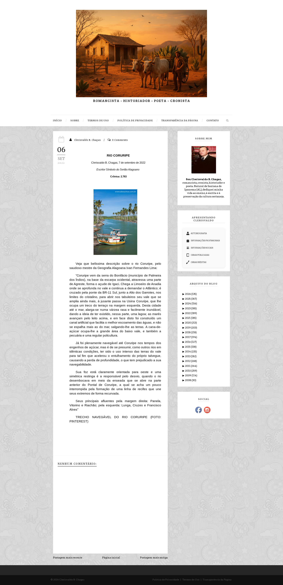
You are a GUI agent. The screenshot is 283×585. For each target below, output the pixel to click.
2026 (188, 294)
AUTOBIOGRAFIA (199, 233)
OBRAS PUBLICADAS (200, 255)
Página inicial (111, 557)
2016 (188, 341)
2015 (188, 346)
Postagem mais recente (67, 557)
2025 (188, 298)
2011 (188, 366)
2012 (188, 361)
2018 (188, 332)
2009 (188, 375)
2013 (188, 356)
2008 (188, 380)
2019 (188, 327)
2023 (188, 308)
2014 (188, 351)
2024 (188, 303)
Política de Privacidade (165, 579)
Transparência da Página (217, 579)
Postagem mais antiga (154, 557)
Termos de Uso (190, 579)
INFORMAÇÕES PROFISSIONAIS (205, 240)
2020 (188, 322)
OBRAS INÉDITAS (198, 262)
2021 (188, 318)
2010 (188, 370)
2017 (188, 337)
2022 (188, 313)
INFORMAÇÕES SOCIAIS (202, 248)
